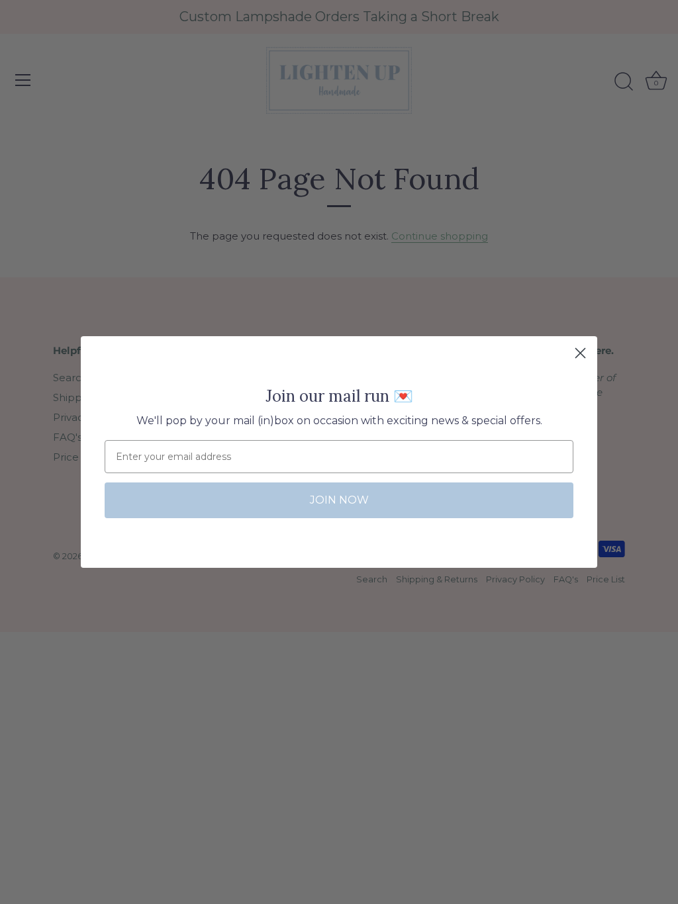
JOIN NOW (339, 500)
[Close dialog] (580, 353)
